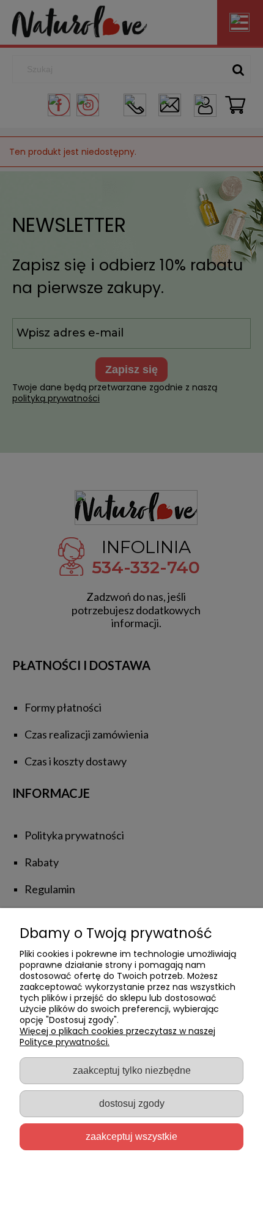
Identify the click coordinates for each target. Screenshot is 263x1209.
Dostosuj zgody (132, 1103)
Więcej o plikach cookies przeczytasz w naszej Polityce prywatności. (117, 1036)
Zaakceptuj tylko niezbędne (132, 1070)
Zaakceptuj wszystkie (131, 1136)
